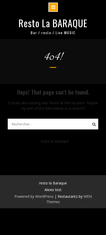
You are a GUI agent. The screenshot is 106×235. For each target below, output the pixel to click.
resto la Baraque (55, 141)
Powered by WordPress (34, 196)
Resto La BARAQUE (53, 23)
